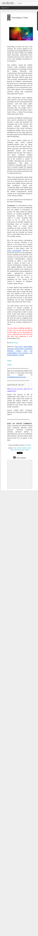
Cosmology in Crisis (20, 17)
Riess (12, 450)
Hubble (19, 448)
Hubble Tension (26, 448)
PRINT (9, 361)
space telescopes (20, 450)
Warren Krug (13, 342)
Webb (27, 450)
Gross (14, 448)
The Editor (28, 445)
